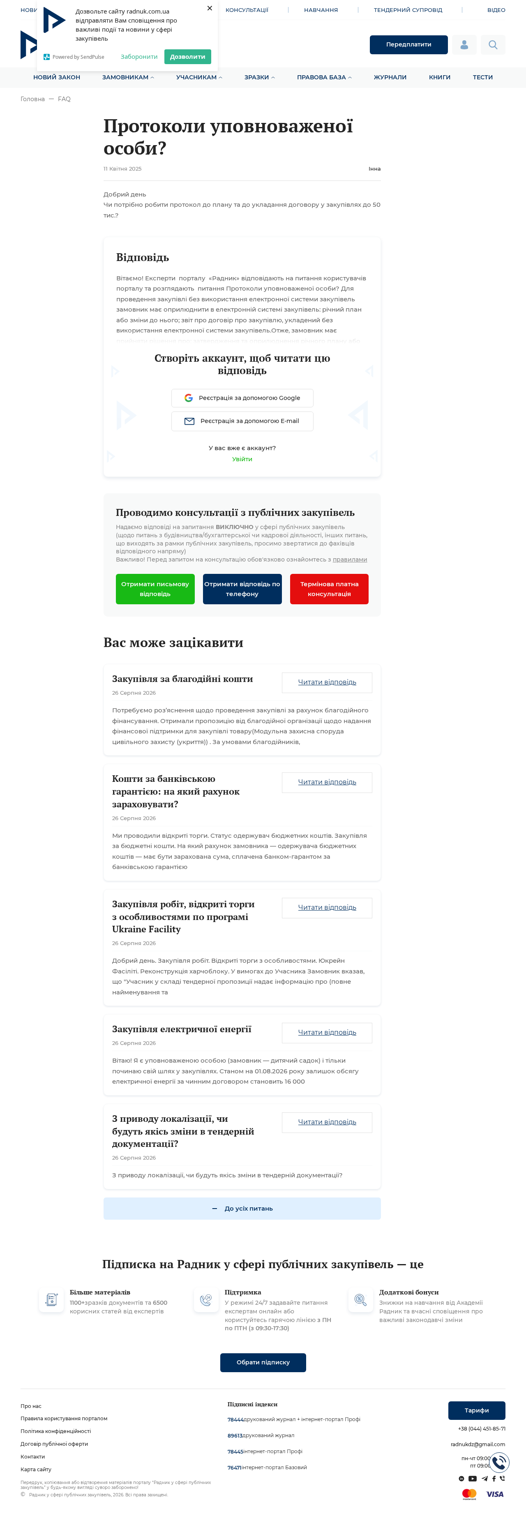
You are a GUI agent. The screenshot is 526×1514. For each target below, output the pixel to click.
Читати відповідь (327, 682)
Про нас (31, 1406)
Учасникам (196, 77)
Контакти (33, 1457)
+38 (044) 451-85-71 (481, 1429)
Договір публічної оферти (54, 1444)
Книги (440, 77)
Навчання (321, 10)
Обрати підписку (263, 1362)
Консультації (247, 10)
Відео (496, 10)
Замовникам (125, 77)
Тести (483, 77)
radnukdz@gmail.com (478, 1444)
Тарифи (477, 1410)
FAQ (64, 99)
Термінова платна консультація (329, 589)
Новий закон (56, 77)
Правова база (321, 77)
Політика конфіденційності (56, 1431)
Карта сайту (36, 1469)
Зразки (257, 77)
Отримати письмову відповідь (155, 589)
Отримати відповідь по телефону (242, 589)
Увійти (242, 459)
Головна (33, 99)
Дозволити (187, 56)
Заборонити (139, 56)
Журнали (390, 77)
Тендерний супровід (408, 10)
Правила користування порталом (64, 1418)
